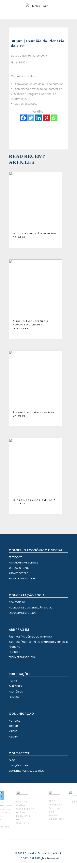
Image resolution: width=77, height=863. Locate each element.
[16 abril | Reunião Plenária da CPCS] (35, 466)
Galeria (13, 726)
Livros (13, 681)
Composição (17, 602)
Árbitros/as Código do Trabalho (30, 636)
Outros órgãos (19, 568)
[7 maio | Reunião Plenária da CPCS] (35, 379)
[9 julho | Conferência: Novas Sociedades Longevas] (35, 287)
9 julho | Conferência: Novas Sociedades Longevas (31, 325)
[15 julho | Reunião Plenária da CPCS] (35, 200)
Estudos (14, 697)
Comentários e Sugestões (26, 770)
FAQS (12, 760)
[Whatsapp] (54, 118)
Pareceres (15, 686)
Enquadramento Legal (23, 578)
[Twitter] (30, 118)
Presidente (15, 557)
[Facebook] (23, 118)
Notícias (14, 720)
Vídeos (13, 731)
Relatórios (16, 691)
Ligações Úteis (18, 765)
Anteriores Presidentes (23, 562)
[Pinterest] (46, 118)
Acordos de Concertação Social (30, 607)
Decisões (14, 652)
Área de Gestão (18, 573)
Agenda (13, 736)
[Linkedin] (38, 118)
